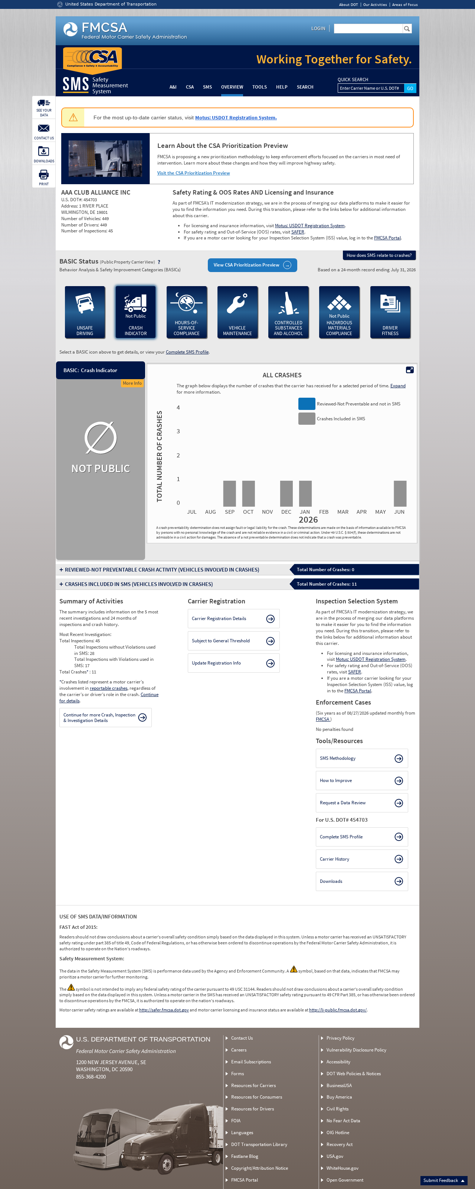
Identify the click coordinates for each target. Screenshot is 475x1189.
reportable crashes (108, 688)
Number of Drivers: (80, 225)
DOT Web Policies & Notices (354, 1073)
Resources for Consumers (256, 1097)
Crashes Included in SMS (139, 583)
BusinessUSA (339, 1085)
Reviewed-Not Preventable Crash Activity (162, 569)
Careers (238, 1050)
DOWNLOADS (44, 161)
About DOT (348, 5)
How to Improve (336, 780)
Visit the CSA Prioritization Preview (193, 173)
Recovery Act (340, 1144)
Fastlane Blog (244, 1156)
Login (318, 28)
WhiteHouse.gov (342, 1168)
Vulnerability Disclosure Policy (356, 1050)
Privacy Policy (340, 1038)
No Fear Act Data (343, 1120)
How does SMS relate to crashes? (379, 255)
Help (282, 87)
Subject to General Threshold (221, 640)
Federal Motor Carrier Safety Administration (126, 1050)
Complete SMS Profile (187, 352)
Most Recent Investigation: (85, 634)
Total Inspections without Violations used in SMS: (114, 650)
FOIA (235, 1120)
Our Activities (375, 5)
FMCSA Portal (387, 238)
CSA (190, 87)
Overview (232, 87)
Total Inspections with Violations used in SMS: (114, 662)
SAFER (297, 232)
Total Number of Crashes (158, 456)
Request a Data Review (343, 802)
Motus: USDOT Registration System (310, 225)
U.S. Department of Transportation (143, 1039)
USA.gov (335, 1156)
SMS (207, 87)
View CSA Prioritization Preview (246, 265)
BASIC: (70, 370)
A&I (173, 87)
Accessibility (338, 1062)
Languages (242, 1132)
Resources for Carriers (253, 1085)
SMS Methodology (338, 758)
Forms (237, 1073)
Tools (259, 87)
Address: (70, 206)
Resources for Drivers (252, 1109)
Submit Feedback (441, 1180)
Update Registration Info (216, 663)
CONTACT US (44, 138)
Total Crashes (73, 672)
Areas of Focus (405, 5)
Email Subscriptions (251, 1062)
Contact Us (242, 1038)
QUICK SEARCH (353, 80)
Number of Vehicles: (81, 218)
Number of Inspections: (84, 231)
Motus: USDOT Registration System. (236, 117)
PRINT (44, 184)
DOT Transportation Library (259, 1144)
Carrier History (334, 859)
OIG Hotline (338, 1132)
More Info (132, 383)
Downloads (331, 881)
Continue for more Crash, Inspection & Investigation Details (99, 718)
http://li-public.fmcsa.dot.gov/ (338, 1010)
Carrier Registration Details (219, 618)
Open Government (345, 1180)
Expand (398, 385)
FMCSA (323, 719)
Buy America (339, 1097)
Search (305, 87)
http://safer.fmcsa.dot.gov (164, 1010)
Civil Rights (337, 1109)
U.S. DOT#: (72, 199)
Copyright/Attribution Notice (259, 1168)
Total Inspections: (77, 640)
